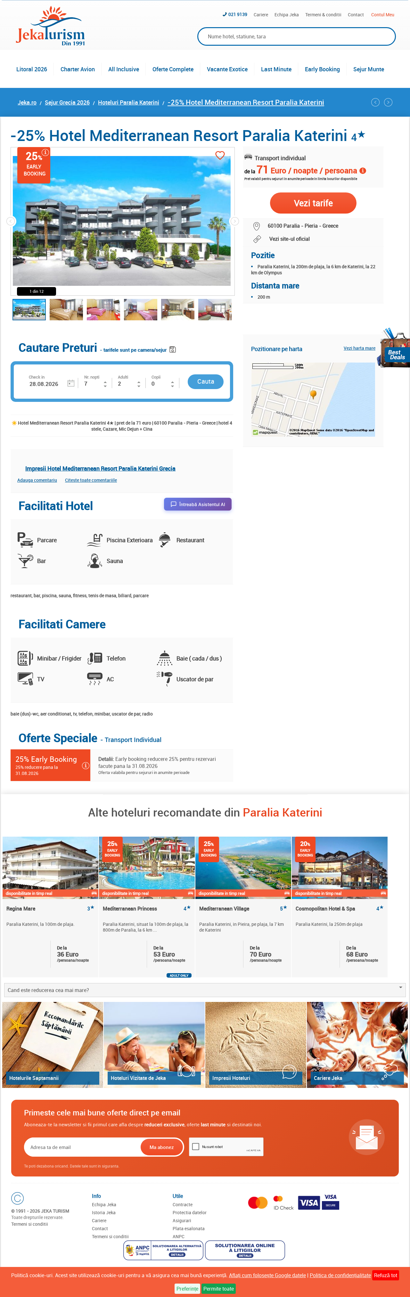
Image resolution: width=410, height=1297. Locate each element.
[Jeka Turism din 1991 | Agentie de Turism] (50, 43)
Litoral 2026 (31, 69)
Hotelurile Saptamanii (34, 1078)
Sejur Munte (368, 69)
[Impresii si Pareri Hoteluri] (255, 1045)
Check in (37, 377)
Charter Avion (78, 69)
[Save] (173, 348)
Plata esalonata (189, 1228)
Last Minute (276, 69)
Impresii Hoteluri (231, 1078)
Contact (356, 15)
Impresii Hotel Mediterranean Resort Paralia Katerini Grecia (100, 468)
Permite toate (218, 1288)
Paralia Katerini (282, 812)
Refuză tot (385, 1275)
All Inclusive (123, 69)
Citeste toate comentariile (91, 480)
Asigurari (182, 1220)
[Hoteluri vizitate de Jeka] (154, 1045)
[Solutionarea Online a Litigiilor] (246, 1251)
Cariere (261, 15)
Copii (156, 377)
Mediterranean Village (243, 908)
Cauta (205, 381)
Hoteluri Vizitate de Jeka (138, 1078)
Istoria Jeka (104, 1212)
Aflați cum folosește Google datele (267, 1275)
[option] (51, 907)
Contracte (183, 1204)
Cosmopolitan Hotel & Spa (340, 908)
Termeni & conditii (323, 15)
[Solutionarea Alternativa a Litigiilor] (164, 1251)
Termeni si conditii (29, 1224)
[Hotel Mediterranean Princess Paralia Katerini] (388, 102)
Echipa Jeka (287, 15)
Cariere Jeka (328, 1078)
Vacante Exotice (227, 69)
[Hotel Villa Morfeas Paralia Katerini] (375, 102)
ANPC (178, 1236)
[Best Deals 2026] (393, 348)
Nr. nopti (91, 377)
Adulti (123, 377)
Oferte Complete (172, 69)
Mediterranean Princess (147, 908)
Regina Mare (50, 908)
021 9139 (237, 14)
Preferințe (187, 1288)
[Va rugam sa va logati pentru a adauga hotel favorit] (220, 156)
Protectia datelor (190, 1212)
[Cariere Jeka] (357, 1045)
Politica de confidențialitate (340, 1275)
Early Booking (322, 69)
